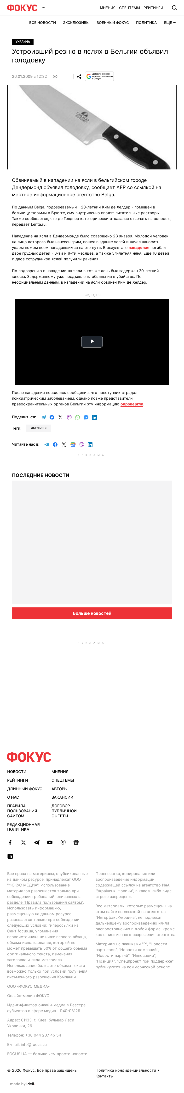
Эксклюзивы (76, 22)
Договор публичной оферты (64, 810)
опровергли (132, 404)
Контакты (105, 1076)
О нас (13, 797)
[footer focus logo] (29, 757)
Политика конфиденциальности (126, 1070)
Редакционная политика (23, 827)
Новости (16, 771)
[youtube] (49, 842)
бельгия (39, 428)
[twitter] (23, 842)
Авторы (60, 788)
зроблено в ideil (22, 1084)
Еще (168, 22)
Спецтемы (129, 8)
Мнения (107, 8)
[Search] (174, 8)
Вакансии (62, 797)
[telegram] (36, 842)
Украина (23, 42)
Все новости (42, 22)
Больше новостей (92, 613)
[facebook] (10, 842)
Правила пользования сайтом (22, 810)
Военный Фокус (113, 22)
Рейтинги (153, 8)
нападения (139, 247)
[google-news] (76, 842)
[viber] (63, 842)
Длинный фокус (24, 788)
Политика (146, 22)
